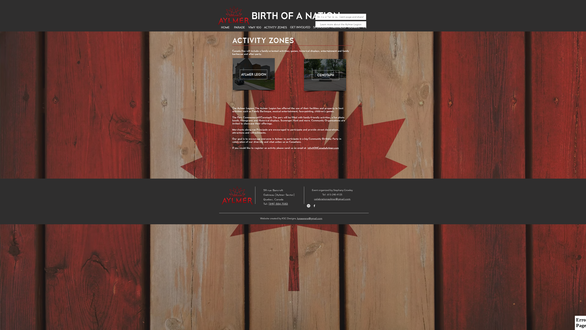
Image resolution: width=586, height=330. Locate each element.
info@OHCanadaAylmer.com (323, 147)
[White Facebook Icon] (314, 205)
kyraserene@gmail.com (309, 218)
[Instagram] (308, 205)
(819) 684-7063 (278, 203)
